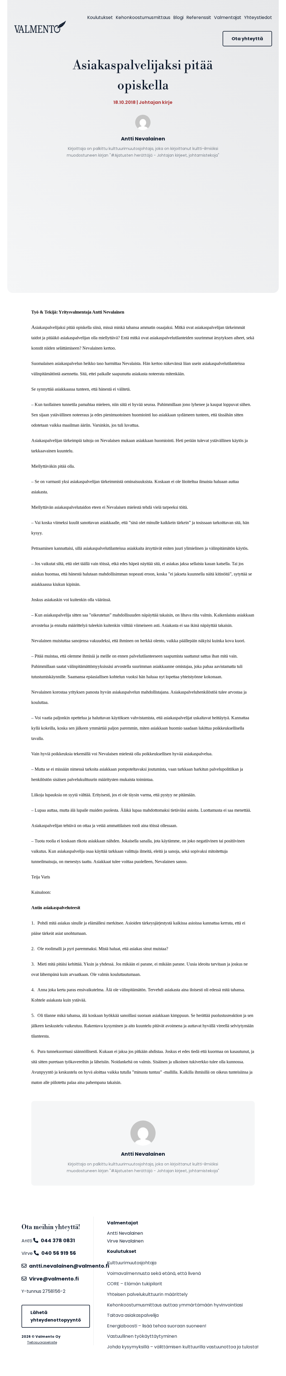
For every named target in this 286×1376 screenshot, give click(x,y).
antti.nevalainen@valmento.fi (69, 1265)
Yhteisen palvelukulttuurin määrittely (147, 1294)
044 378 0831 (58, 1240)
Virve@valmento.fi (54, 1278)
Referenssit (198, 17)
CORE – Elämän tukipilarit (134, 1284)
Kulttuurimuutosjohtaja (131, 1263)
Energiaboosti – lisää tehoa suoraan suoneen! (156, 1326)
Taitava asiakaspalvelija (133, 1315)
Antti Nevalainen (125, 1233)
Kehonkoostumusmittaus (143, 17)
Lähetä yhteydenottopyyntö (55, 1316)
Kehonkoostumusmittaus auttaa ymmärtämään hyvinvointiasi (175, 1305)
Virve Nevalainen (125, 1241)
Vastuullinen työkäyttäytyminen (142, 1336)
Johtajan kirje (155, 102)
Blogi (178, 17)
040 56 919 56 (58, 1253)
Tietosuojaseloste (42, 1342)
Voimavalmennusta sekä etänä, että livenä (154, 1273)
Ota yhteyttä (247, 38)
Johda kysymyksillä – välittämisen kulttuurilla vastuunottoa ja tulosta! (183, 1347)
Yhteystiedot (258, 17)
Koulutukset (100, 17)
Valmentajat (227, 17)
